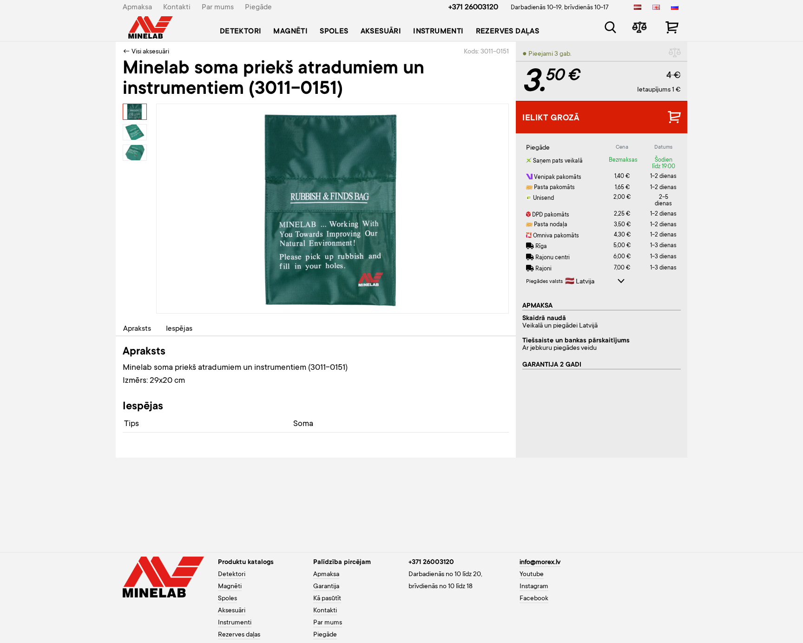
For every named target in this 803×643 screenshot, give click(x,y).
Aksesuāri (381, 31)
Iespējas (179, 329)
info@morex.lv (540, 562)
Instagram (534, 587)
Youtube (532, 574)
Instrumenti (438, 31)
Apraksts (137, 329)
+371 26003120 (473, 7)
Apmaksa (137, 7)
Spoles (334, 31)
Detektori (241, 31)
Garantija (326, 587)
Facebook (534, 599)
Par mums (218, 7)
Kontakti (177, 7)
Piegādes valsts (544, 282)
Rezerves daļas (508, 31)
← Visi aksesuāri (146, 52)
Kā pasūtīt (327, 599)
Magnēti (290, 31)
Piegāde (258, 7)
